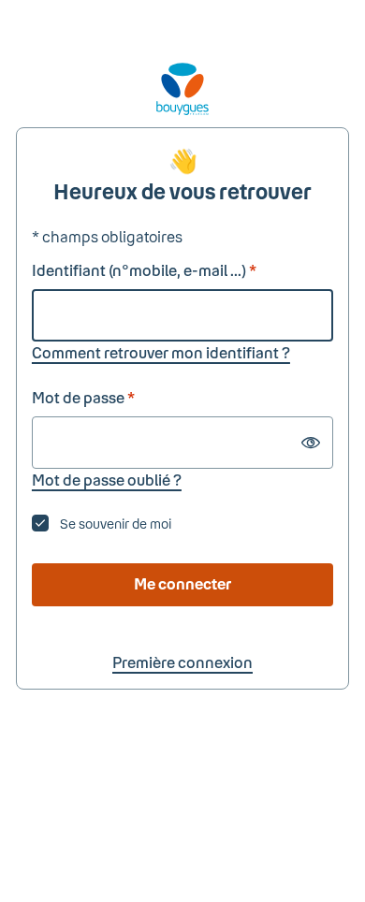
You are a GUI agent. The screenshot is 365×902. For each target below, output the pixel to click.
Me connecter (182, 583)
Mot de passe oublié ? (107, 479)
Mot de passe (83, 397)
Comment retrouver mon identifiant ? (161, 352)
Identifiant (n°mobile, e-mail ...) (144, 270)
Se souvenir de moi (115, 523)
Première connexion (182, 662)
